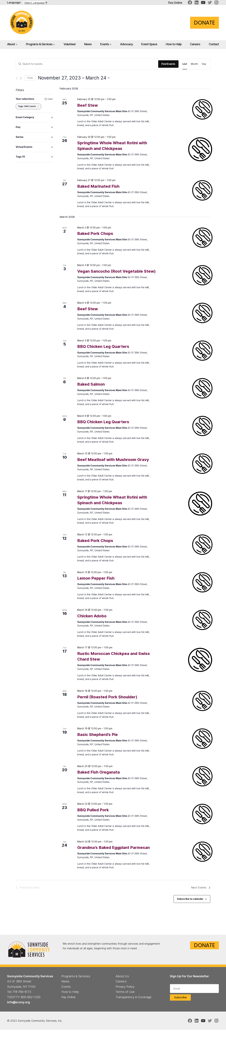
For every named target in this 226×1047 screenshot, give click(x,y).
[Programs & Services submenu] (54, 44)
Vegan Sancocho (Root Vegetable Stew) (116, 271)
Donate (204, 22)
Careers (121, 981)
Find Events (168, 63)
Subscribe (180, 997)
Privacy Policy (125, 986)
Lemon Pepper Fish (95, 578)
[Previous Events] (17, 78)
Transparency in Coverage (133, 997)
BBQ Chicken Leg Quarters (103, 346)
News (65, 981)
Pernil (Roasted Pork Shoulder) (107, 697)
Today (30, 78)
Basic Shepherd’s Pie (97, 734)
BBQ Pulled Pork (93, 809)
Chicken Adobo (92, 616)
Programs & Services (39, 44)
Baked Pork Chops (95, 233)
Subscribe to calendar (190, 898)
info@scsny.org (18, 1002)
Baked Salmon (91, 384)
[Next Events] (21, 78)
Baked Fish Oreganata (98, 772)
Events (104, 44)
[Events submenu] (111, 44)
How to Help (70, 991)
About (11, 44)
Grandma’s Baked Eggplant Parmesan (113, 847)
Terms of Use (125, 991)
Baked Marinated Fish (98, 186)
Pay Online (175, 2)
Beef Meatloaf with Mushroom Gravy (113, 459)
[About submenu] (17, 44)
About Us (122, 976)
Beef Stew (87, 105)
